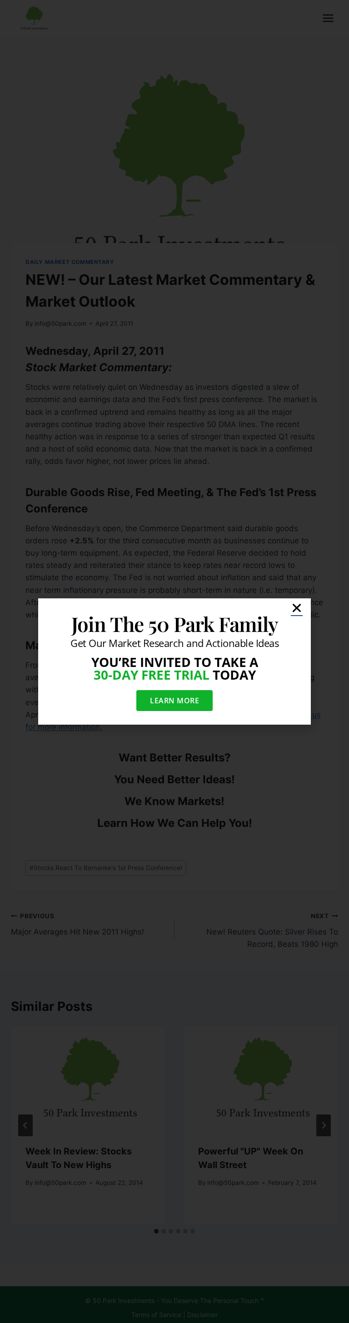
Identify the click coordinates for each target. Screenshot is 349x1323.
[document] (174, 661)
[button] (297, 608)
